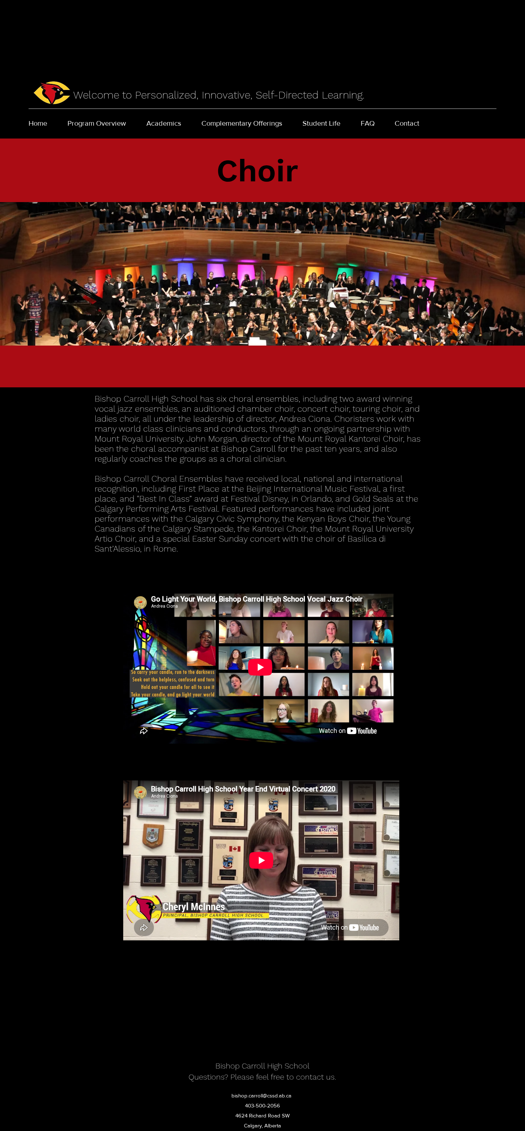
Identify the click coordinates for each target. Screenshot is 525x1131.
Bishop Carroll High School (262, 1065)
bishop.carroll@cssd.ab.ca (261, 1095)
